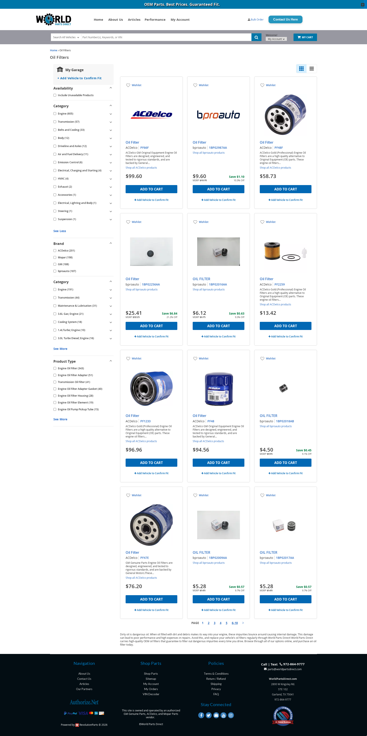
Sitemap (151, 678)
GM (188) (63, 264)
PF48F (279, 148)
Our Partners (84, 689)
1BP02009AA (218, 558)
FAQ (216, 694)
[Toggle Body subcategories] (110, 138)
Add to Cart (151, 189)
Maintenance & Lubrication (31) (77, 306)
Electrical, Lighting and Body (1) (77, 203)
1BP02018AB (285, 421)
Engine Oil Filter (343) (71, 368)
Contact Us (84, 678)
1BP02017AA (285, 558)
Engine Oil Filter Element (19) (75, 402)
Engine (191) (65, 289)
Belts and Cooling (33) (71, 130)
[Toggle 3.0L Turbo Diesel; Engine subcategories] (110, 338)
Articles (134, 19)
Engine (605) (65, 113)
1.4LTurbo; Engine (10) (71, 330)
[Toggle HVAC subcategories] (110, 178)
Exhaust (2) (65, 186)
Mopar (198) (65, 257)
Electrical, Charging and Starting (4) (79, 170)
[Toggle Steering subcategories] (110, 211)
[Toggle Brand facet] (110, 243)
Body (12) (63, 138)
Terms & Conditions (216, 673)
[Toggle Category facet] (110, 106)
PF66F (144, 148)
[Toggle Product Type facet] (110, 361)
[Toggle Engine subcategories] (110, 113)
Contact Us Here (285, 19)
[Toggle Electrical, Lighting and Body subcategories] (110, 203)
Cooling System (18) (70, 322)
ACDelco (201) (66, 250)
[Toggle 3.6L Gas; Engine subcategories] (110, 313)
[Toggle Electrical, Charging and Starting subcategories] (110, 170)
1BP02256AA (151, 284)
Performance (155, 19)
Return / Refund (216, 678)
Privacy (216, 689)
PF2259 (280, 284)
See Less (59, 231)
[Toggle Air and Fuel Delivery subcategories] (110, 154)
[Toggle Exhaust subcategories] (110, 186)
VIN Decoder (151, 694)
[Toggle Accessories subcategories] (110, 194)
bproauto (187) (67, 271)
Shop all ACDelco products (141, 167)
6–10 (235, 623)
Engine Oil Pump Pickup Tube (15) (78, 409)
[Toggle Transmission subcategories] (110, 121)
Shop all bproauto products (209, 152)
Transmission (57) (68, 122)
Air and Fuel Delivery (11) (73, 154)
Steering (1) (65, 211)
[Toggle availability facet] (110, 88)
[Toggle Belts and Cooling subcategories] (110, 129)
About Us (115, 19)
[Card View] (301, 68)
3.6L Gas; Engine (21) (71, 314)
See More (60, 349)
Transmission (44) (68, 297)
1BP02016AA (218, 284)
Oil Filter (132, 142)
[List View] (312, 68)
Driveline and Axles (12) (72, 146)
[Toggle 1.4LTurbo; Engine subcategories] (110, 330)
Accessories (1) (67, 195)
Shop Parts (151, 673)
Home (98, 19)
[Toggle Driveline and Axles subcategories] (110, 146)
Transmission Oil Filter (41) (74, 382)
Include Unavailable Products (76, 95)
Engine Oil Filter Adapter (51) (75, 375)
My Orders (151, 689)
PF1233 (145, 421)
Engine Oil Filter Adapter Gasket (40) (80, 389)
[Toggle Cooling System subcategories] (110, 322)
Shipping (216, 684)
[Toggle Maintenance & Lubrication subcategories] (110, 305)
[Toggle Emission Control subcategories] (110, 162)
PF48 (210, 421)
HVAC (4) (63, 178)
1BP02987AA (218, 148)
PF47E (144, 558)
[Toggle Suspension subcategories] (110, 219)
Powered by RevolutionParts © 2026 (84, 724)
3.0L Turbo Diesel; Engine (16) (76, 338)
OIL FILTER (201, 279)
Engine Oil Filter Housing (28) (75, 395)
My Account (180, 19)
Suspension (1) (67, 219)
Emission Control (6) (70, 162)
